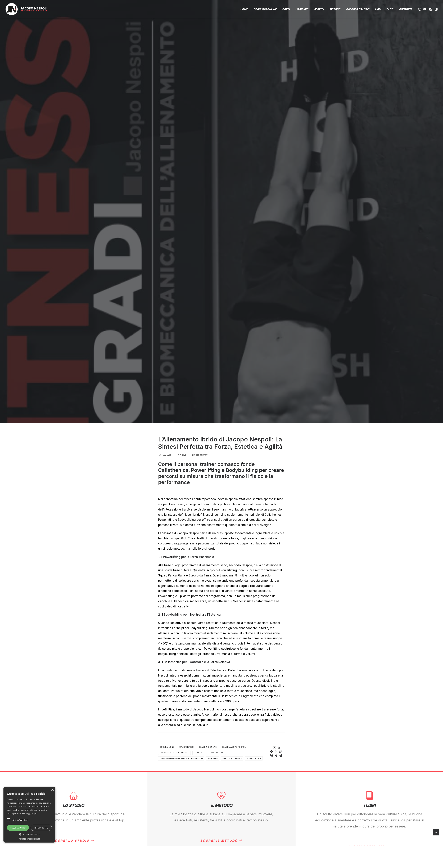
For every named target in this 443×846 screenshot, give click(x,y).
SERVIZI (319, 9)
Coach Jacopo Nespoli (234, 747)
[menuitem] (244, 9)
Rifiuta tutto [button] (41, 827)
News (183, 454)
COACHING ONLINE (265, 9)
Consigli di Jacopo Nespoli (174, 752)
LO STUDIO (301, 9)
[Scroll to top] (436, 832)
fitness (198, 752)
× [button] (52, 790)
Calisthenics (186, 747)
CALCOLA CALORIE (357, 9)
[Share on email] (280, 756)
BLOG (390, 9)
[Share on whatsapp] (280, 751)
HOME (244, 9)
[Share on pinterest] (271, 751)
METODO (334, 9)
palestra (213, 758)
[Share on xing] (276, 756)
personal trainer (232, 758)
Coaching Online (207, 747)
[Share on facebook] (270, 747)
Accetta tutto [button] (18, 827)
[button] (420, 9)
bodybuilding (167, 747)
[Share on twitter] (274, 747)
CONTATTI (405, 9)
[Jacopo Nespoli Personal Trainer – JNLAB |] (26, 9)
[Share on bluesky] (271, 756)
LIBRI (378, 9)
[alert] (29, 815)
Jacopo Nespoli (215, 752)
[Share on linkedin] (276, 751)
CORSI (286, 9)
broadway (201, 454)
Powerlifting (254, 758)
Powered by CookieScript (29, 839)
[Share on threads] (279, 747)
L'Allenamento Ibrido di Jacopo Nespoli (181, 758)
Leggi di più (31, 813)
